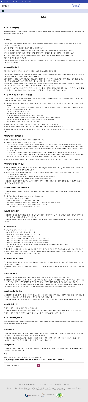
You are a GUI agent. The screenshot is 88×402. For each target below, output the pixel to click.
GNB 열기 (84, 5)
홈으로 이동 (3, 11)
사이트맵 (66, 384)
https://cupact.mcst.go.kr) (13, 45)
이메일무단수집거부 (46, 384)
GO (38, 366)
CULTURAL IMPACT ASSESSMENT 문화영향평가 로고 (6, 6)
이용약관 (20, 384)
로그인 (77, 6)
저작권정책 (57, 384)
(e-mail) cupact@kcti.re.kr (74, 388)
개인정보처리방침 (31, 384)
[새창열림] (32, 395)
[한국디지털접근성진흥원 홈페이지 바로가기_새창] (59, 395)
